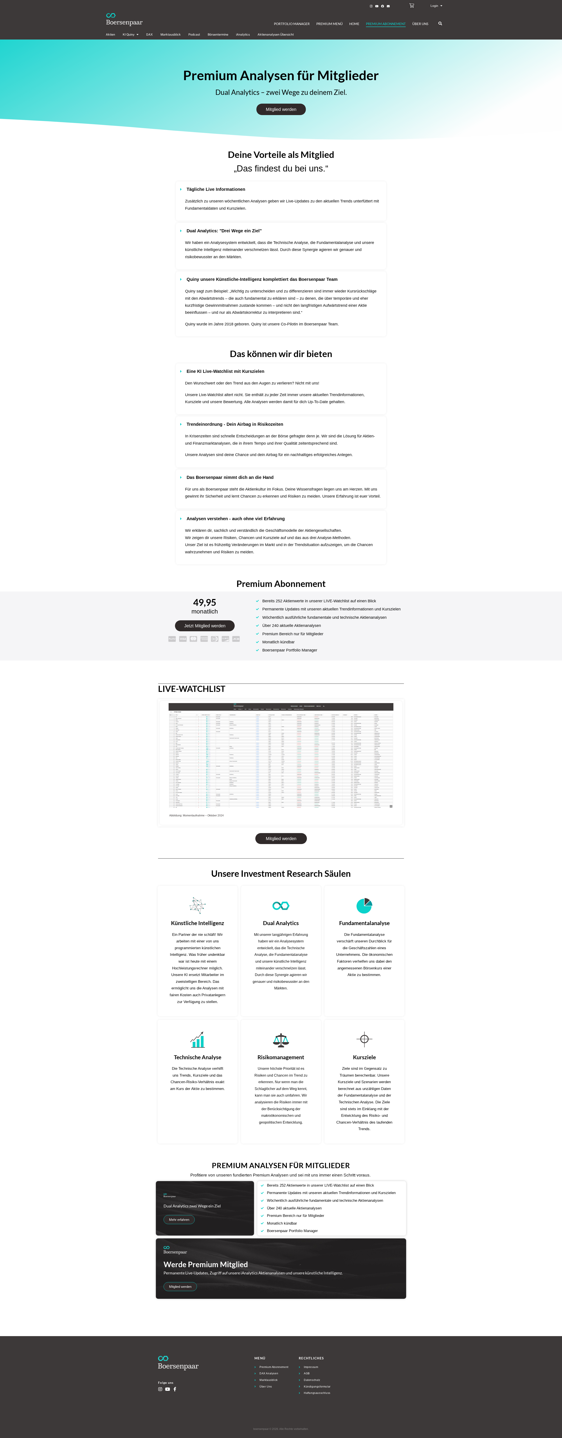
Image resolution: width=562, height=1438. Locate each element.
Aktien (110, 34)
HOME (354, 24)
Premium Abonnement (386, 24)
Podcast (194, 34)
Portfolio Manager (292, 24)
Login (434, 5)
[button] (440, 23)
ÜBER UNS (420, 24)
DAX (149, 34)
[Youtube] (377, 6)
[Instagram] (371, 6)
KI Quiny (128, 34)
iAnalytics (243, 34)
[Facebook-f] (175, 1389)
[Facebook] (382, 6)
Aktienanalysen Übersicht (276, 34)
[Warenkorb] (412, 5)
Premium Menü (329, 24)
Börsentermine (218, 34)
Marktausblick (170, 34)
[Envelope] (388, 6)
